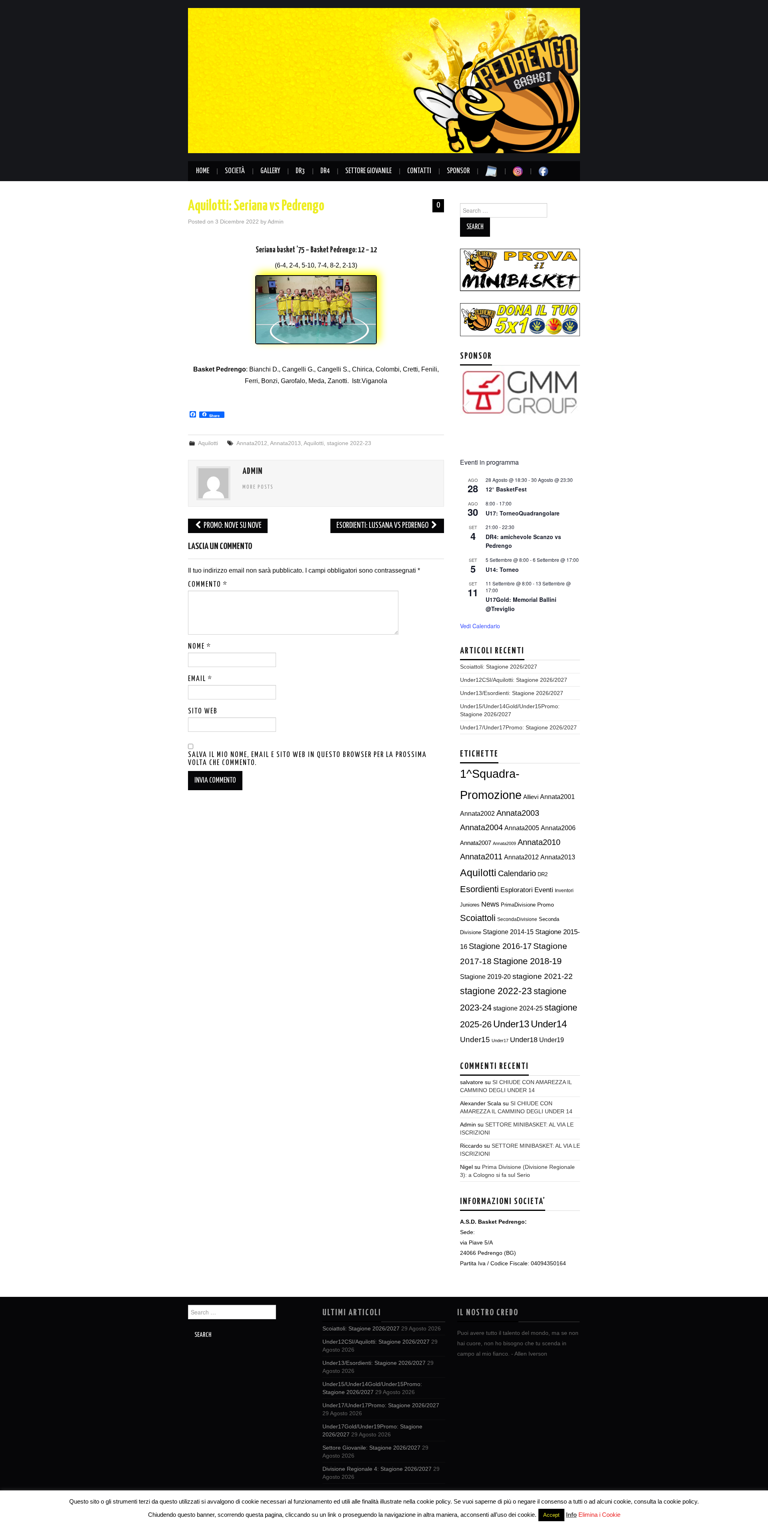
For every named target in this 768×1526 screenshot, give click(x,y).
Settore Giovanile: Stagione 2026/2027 (371, 1447)
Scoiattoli (478, 918)
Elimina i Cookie (599, 1514)
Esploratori (516, 890)
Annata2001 (557, 796)
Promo (545, 904)
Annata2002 (477, 813)
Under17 (500, 1040)
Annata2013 (285, 443)
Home (202, 171)
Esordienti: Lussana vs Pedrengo (383, 525)
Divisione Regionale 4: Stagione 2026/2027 (377, 1469)
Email (200, 679)
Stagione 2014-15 (508, 931)
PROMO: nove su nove (232, 525)
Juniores (470, 905)
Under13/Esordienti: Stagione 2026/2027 (511, 693)
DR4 (325, 171)
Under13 (511, 1024)
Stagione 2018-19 (527, 961)
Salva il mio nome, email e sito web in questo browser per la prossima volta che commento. (307, 759)
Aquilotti (208, 443)
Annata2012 (251, 443)
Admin (276, 221)
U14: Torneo (502, 569)
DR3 (300, 171)
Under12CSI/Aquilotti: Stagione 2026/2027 (513, 680)
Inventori (564, 890)
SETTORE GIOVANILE (368, 171)
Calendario (517, 873)
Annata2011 (481, 856)
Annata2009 (504, 843)
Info (571, 1514)
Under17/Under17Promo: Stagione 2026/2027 (518, 727)
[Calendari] (491, 171)
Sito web (203, 711)
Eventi (543, 890)
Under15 (475, 1039)
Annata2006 (558, 827)
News (490, 904)
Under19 (551, 1040)
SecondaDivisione (517, 919)
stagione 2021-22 (542, 976)
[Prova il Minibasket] (520, 269)
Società (235, 171)
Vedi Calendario (480, 626)
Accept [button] (551, 1515)
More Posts (258, 487)
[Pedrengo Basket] (384, 80)
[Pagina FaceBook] (543, 171)
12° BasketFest (506, 489)
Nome (199, 646)
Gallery (270, 171)
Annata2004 (481, 827)
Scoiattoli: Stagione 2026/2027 (498, 666)
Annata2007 (475, 843)
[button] (466, 405)
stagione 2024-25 (518, 1008)
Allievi (530, 796)
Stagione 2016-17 (500, 946)
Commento (208, 584)
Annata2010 (539, 842)
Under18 (524, 1040)
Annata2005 (521, 827)
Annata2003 (517, 813)
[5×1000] (520, 319)
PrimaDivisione (518, 905)
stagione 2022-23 (349, 443)
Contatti (419, 171)
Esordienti (479, 889)
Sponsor (458, 171)
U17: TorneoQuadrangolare (523, 513)
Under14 (549, 1024)
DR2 (543, 874)
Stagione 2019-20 (485, 976)
